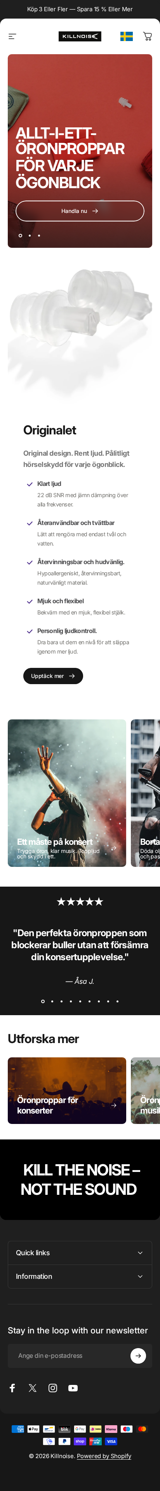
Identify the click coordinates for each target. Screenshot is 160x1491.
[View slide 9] (117, 1001)
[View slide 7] (98, 1001)
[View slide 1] (42, 1001)
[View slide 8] (108, 1001)
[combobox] (127, 36)
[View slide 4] (70, 1001)
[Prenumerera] (138, 1356)
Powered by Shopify (104, 1456)
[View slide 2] (52, 1001)
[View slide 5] (80, 1001)
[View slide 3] (61, 1001)
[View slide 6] (89, 1001)
